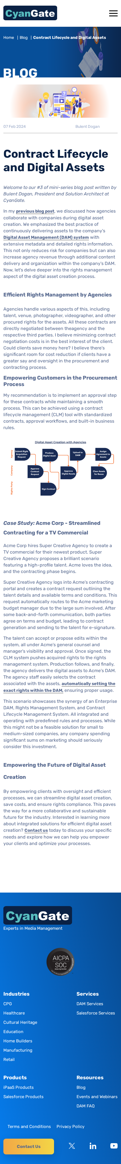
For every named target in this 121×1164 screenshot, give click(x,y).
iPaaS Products (18, 1087)
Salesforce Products (23, 1096)
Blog (24, 37)
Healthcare (14, 1013)
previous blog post (35, 211)
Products (15, 1078)
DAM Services (90, 1003)
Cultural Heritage (20, 1022)
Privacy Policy (70, 1126)
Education (13, 1031)
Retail (9, 1059)
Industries (16, 994)
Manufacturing (17, 1050)
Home (8, 37)
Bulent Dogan (87, 126)
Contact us (36, 830)
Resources (90, 1078)
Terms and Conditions (29, 1126)
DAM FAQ (86, 1106)
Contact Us (29, 1146)
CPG (7, 1003)
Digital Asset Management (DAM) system (46, 237)
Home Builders (17, 1040)
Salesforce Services (96, 1013)
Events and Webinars (97, 1096)
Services (88, 994)
